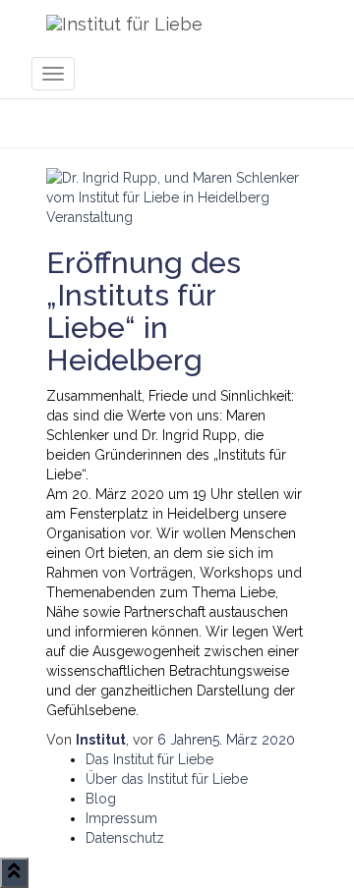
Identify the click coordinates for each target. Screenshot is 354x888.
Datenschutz (125, 838)
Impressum (121, 818)
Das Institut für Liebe (149, 759)
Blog (101, 798)
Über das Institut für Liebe (167, 779)
